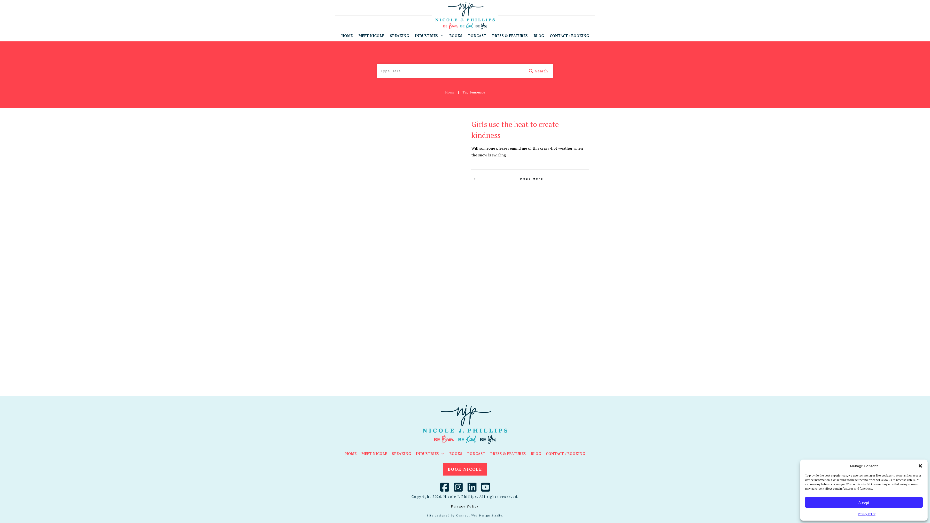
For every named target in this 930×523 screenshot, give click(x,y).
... (508, 155)
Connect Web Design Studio (479, 515)
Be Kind (442, 122)
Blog (453, 122)
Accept (863, 502)
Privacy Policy (867, 514)
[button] (920, 465)
